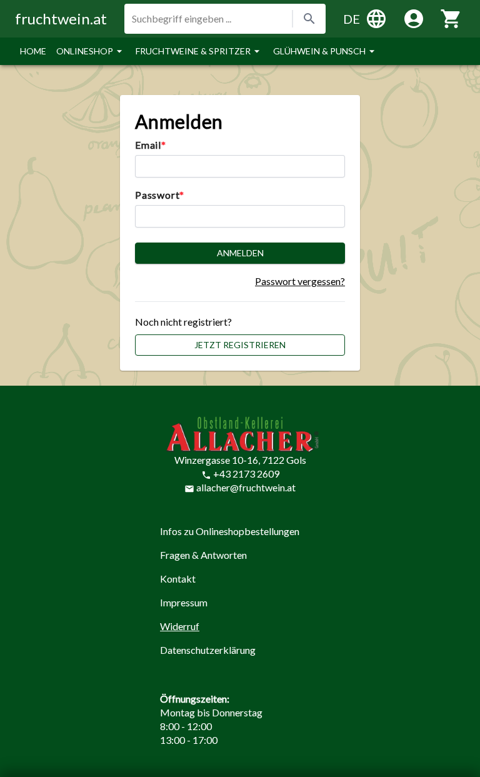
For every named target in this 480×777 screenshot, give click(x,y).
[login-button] (413, 19)
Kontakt (178, 578)
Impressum (184, 602)
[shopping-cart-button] (451, 19)
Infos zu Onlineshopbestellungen (229, 531)
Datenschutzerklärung (208, 650)
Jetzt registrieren (240, 344)
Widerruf (179, 626)
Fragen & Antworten (203, 555)
